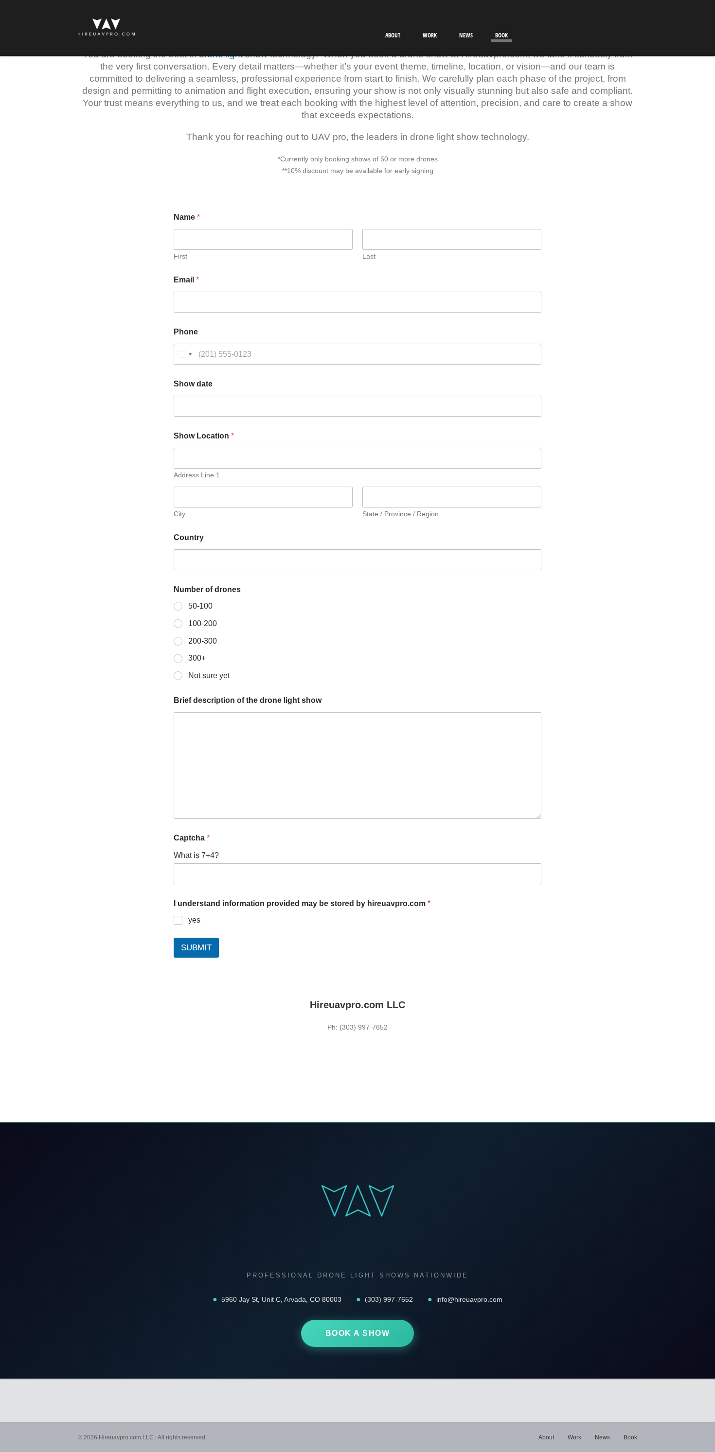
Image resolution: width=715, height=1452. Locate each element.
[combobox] (184, 354)
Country (189, 537)
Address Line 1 (197, 475)
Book (501, 35)
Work (430, 35)
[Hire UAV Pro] (106, 29)
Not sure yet (209, 675)
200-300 (202, 641)
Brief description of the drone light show (248, 700)
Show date (193, 384)
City (179, 514)
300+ (197, 658)
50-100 (200, 606)
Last (368, 256)
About (392, 35)
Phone (186, 332)
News (466, 35)
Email (186, 280)
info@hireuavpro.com (469, 1299)
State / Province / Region (400, 514)
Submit (196, 947)
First (180, 256)
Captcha (192, 838)
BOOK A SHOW (357, 1333)
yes (194, 920)
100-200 (202, 623)
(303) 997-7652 (389, 1299)
